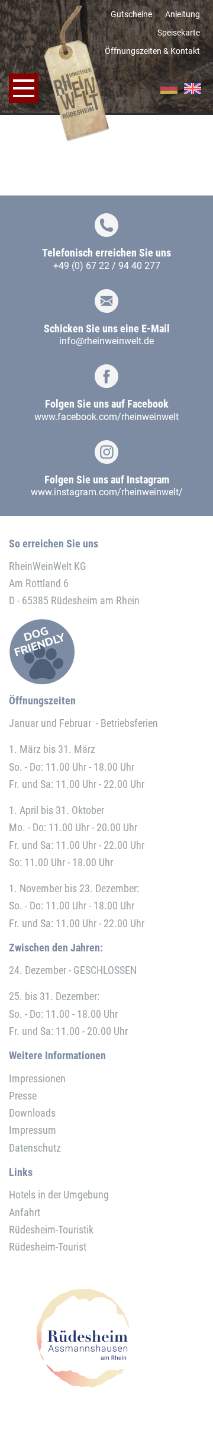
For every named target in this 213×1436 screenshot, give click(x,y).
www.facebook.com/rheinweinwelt (106, 416)
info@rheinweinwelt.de (106, 341)
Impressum (32, 1130)
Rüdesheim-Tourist (47, 1247)
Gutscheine (131, 14)
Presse (23, 1095)
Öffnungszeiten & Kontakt (152, 51)
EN (192, 89)
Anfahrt (24, 1212)
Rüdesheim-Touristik (51, 1229)
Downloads (32, 1113)
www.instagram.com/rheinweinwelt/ (107, 492)
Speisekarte (178, 32)
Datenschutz (35, 1148)
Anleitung (182, 14)
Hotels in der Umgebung (59, 1194)
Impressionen (37, 1078)
